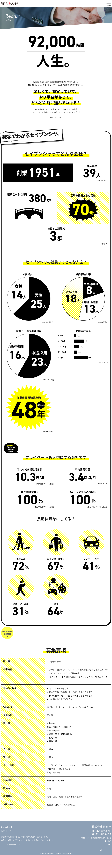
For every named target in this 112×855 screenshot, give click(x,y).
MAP (109, 841)
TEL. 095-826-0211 (101, 831)
